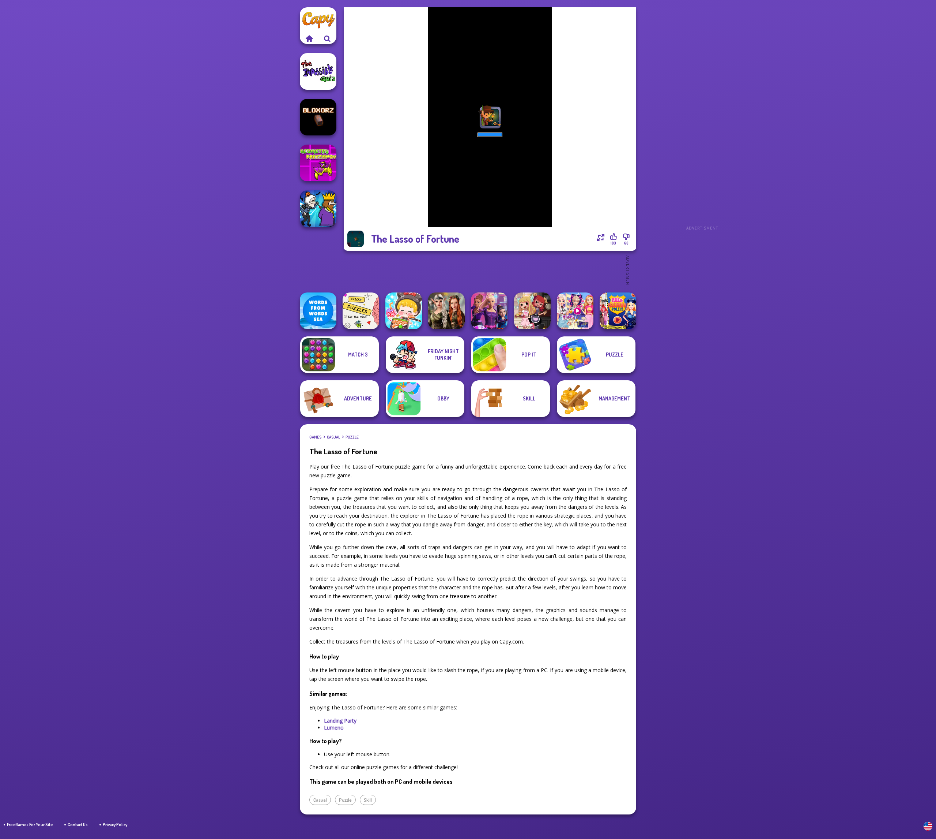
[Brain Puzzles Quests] (361, 310)
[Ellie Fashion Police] (618, 310)
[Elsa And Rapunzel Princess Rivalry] (575, 310)
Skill (368, 800)
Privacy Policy (115, 824)
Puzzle (352, 437)
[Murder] (318, 208)
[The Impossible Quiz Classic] (318, 71)
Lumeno (334, 727)
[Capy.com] (309, 38)
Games (315, 437)
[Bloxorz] (318, 117)
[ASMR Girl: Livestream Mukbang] (403, 310)
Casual (333, 437)
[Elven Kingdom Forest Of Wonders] (446, 310)
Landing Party (340, 720)
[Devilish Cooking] (532, 310)
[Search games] (327, 38)
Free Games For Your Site (30, 824)
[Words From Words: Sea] (318, 310)
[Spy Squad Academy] (489, 310)
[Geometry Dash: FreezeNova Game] (318, 163)
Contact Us (78, 824)
